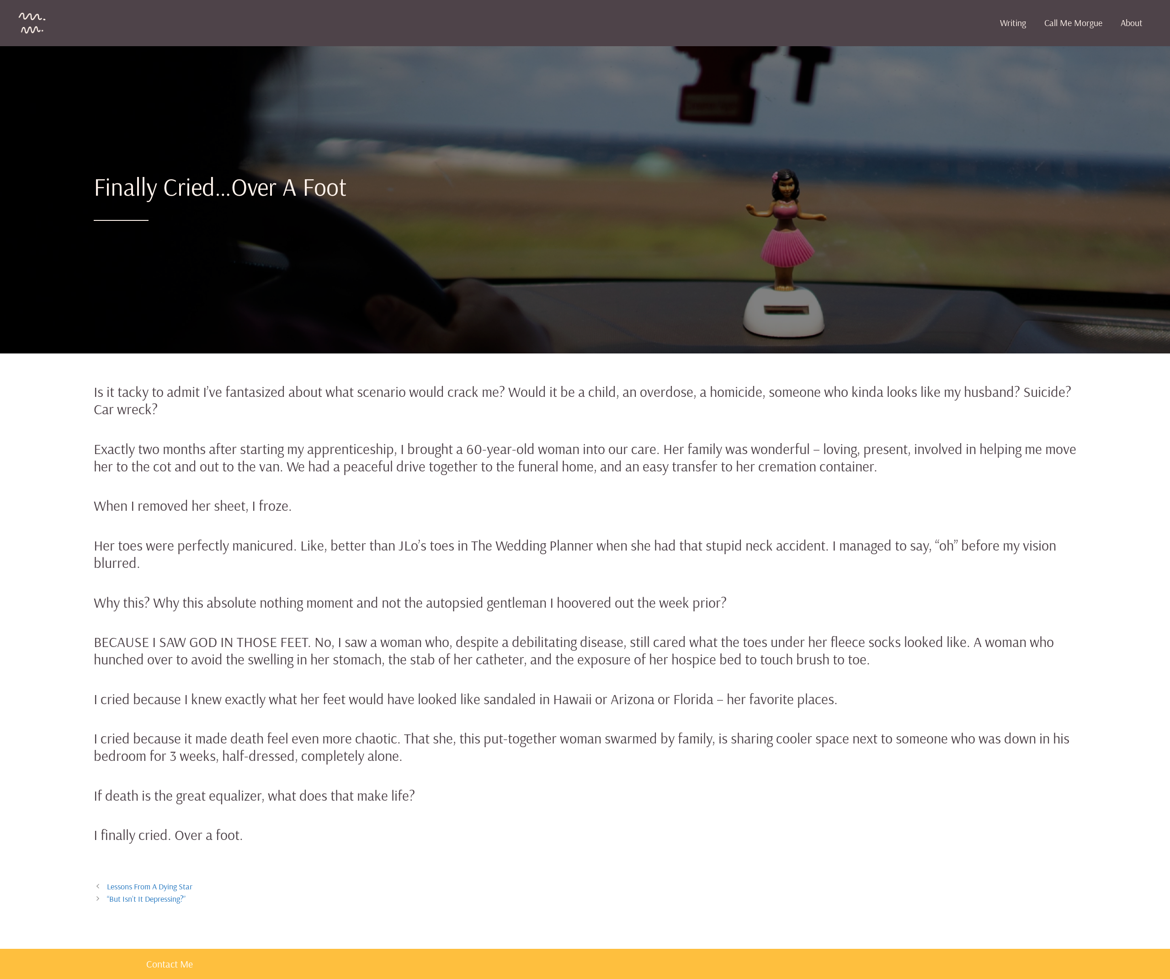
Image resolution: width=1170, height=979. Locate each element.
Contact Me (169, 964)
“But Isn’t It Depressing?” (146, 898)
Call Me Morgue (1073, 22)
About (1132, 22)
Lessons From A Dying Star (149, 886)
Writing (1013, 22)
